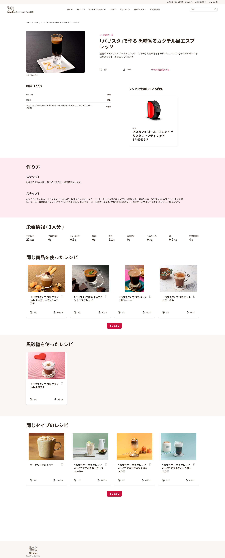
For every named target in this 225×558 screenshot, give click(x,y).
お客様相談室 (199, 2)
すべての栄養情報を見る (160, 70)
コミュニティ (189, 2)
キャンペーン (125, 9)
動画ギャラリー (140, 9)
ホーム (28, 22)
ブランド (79, 9)
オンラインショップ (96, 9)
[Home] (21, 9)
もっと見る (114, 325)
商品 (68, 9)
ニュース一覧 (213, 2)
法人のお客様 (179, 2)
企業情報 (170, 2)
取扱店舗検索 (155, 9)
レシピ (111, 9)
